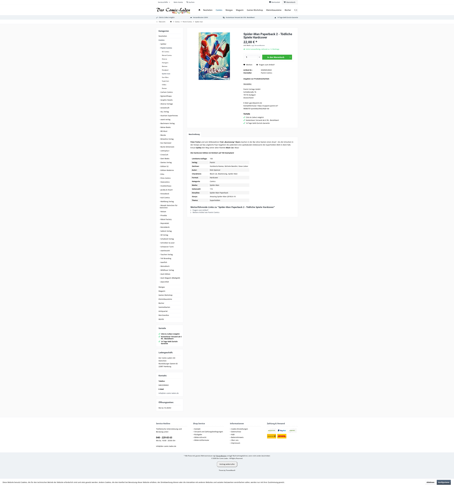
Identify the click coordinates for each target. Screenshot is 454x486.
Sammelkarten (164, 307)
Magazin (162, 291)
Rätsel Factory (166, 219)
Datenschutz (236, 432)
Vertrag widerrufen (227, 464)
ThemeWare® (230, 470)
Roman (164, 88)
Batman (164, 66)
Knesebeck (164, 194)
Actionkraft (164, 108)
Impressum (235, 443)
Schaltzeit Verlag (167, 239)
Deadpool (165, 70)
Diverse (164, 59)
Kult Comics (165, 197)
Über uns (234, 440)
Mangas (162, 287)
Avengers (165, 63)
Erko (162, 174)
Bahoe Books (165, 127)
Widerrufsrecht (200, 437)
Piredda (163, 215)
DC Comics (165, 52)
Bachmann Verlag (167, 123)
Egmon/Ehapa (166, 96)
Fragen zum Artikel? (266, 65)
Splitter (163, 44)
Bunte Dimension (167, 147)
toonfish (163, 262)
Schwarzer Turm (167, 247)
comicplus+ (165, 151)
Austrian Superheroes (169, 115)
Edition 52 (164, 166)
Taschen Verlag (166, 254)
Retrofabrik (165, 227)
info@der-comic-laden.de (169, 393)
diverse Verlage (166, 104)
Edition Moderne (167, 170)
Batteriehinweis (237, 437)
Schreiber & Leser (167, 243)
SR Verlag (164, 235)
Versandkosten (221, 456)
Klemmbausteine (165, 299)
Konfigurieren (443, 482)
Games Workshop (165, 295)
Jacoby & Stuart (166, 190)
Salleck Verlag (166, 231)
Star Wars (165, 77)
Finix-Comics (165, 178)
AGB (232, 434)
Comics (161, 40)
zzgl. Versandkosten (258, 45)
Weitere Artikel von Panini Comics (205, 212)
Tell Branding (165, 258)
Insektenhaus (165, 186)
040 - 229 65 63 (164, 437)
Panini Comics (166, 48)
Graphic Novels (166, 100)
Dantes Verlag (166, 162)
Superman (165, 81)
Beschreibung (194, 134)
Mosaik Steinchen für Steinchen (168, 206)
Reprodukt (164, 223)
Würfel (161, 319)
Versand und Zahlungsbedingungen (208, 432)
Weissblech (165, 266)
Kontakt (197, 429)
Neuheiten (163, 36)
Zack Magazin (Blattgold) (170, 278)
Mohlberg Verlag (167, 201)
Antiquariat (163, 311)
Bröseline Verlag (167, 139)
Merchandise (164, 315)
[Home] (199, 10)
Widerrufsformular (201, 440)
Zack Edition (165, 274)
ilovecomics (165, 182)
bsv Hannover (165, 143)
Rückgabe (198, 434)
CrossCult (164, 154)
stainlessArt (165, 250)
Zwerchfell (164, 282)
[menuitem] (290, 2)
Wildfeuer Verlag (167, 270)
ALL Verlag (164, 112)
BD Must (163, 131)
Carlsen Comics (166, 92)
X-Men (164, 85)
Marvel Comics (167, 55)
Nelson (163, 211)
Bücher (161, 303)
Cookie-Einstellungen (239, 429)
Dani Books (164, 158)
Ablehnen (430, 482)
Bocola (163, 135)
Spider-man (166, 74)
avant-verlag (165, 119)
